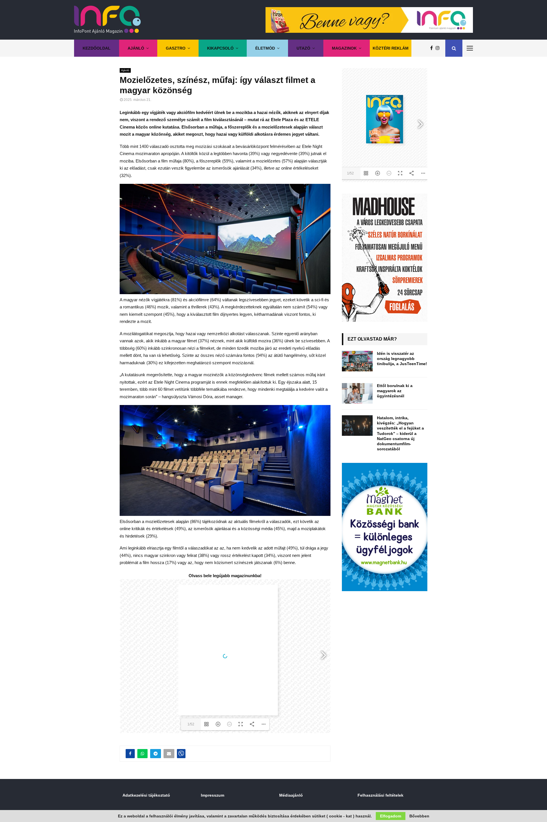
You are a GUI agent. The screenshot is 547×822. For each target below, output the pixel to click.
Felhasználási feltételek (380, 795)
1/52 (190, 724)
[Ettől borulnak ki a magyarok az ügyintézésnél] (357, 393)
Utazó (303, 48)
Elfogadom (390, 816)
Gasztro (175, 48)
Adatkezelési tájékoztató (146, 795)
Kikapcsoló (220, 48)
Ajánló (136, 48)
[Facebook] (433, 48)
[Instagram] (439, 48)
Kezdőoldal (97, 48)
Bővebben (419, 816)
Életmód (265, 48)
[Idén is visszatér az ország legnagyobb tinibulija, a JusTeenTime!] (357, 361)
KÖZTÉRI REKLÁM (391, 48)
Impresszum (212, 795)
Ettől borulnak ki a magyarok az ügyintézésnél (395, 390)
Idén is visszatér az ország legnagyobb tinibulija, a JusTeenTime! (402, 358)
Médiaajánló (291, 795)
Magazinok (344, 48)
